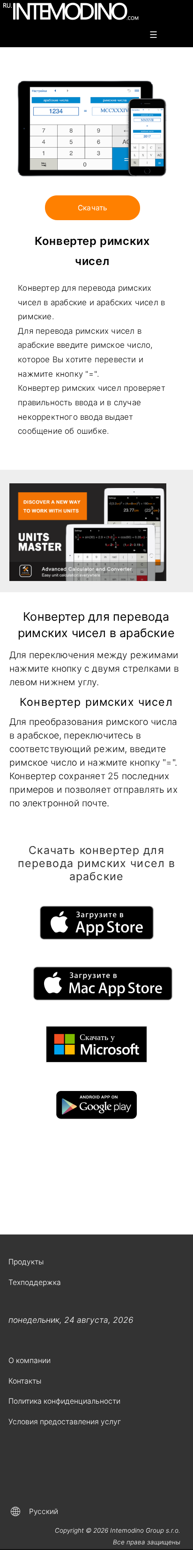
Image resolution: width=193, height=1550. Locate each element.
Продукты (26, 1261)
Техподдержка (34, 1282)
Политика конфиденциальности (64, 1401)
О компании (29, 1360)
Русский (43, 1511)
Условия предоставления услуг (64, 1421)
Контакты (24, 1381)
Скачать (92, 207)
